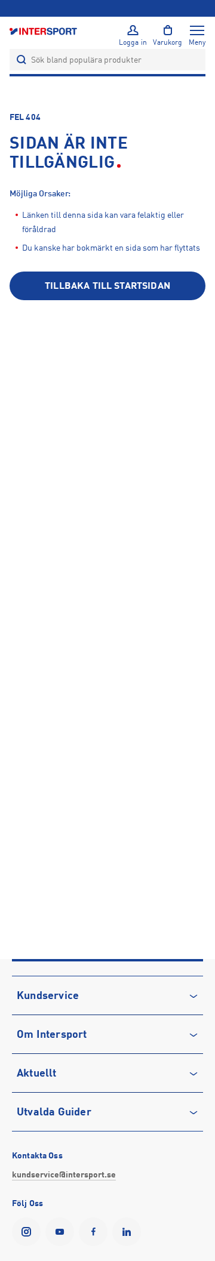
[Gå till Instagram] (28, 1231)
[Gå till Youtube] (62, 1231)
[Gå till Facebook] (95, 1231)
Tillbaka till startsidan (107, 285)
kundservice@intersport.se (64, 1174)
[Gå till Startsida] (44, 30)
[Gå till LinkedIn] (129, 1231)
